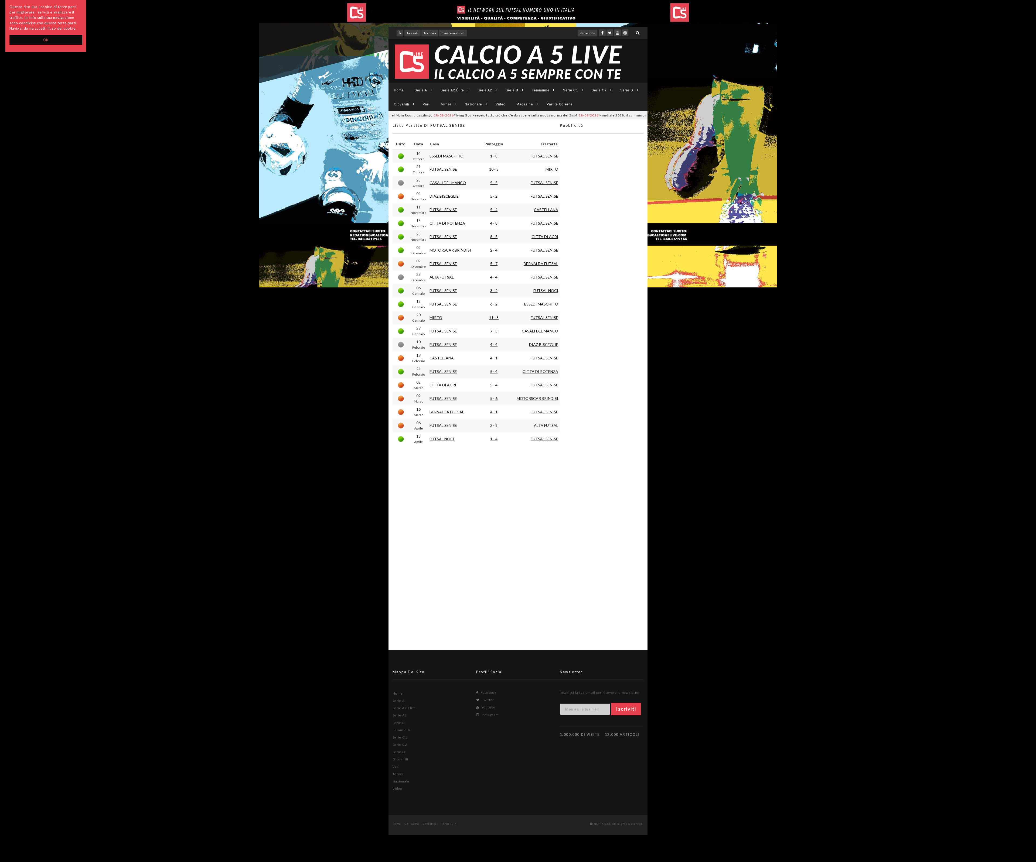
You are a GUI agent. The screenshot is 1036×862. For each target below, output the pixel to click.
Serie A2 (485, 90)
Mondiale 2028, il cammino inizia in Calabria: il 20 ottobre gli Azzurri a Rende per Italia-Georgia (627, 115)
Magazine (524, 104)
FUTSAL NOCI (545, 290)
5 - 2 (493, 196)
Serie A (421, 90)
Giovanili (401, 104)
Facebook (488, 693)
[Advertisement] (601, 349)
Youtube (487, 707)
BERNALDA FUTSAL (541, 263)
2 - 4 (493, 250)
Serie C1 (570, 90)
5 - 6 (493, 398)
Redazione (587, 33)
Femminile (541, 90)
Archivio (430, 33)
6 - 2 (493, 304)
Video (501, 104)
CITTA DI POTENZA (447, 223)
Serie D (626, 90)
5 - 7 (493, 263)
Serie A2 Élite (452, 90)
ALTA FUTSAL (442, 277)
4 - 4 (493, 277)
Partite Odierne (560, 104)
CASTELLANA (546, 209)
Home (399, 90)
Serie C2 (599, 90)
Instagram (489, 715)
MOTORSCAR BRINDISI (450, 250)
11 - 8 (494, 317)
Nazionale (473, 104)
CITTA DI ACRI (544, 236)
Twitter (487, 700)
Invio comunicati (453, 33)
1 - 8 (493, 156)
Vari (426, 104)
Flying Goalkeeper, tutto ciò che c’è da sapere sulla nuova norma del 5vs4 (463, 115)
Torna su (448, 823)
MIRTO (552, 169)
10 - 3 (494, 169)
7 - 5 (493, 331)
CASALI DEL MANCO (448, 182)
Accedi (412, 33)
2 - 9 (493, 425)
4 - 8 (493, 223)
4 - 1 (493, 358)
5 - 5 (493, 182)
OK (46, 40)
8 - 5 (493, 236)
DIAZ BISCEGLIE (444, 196)
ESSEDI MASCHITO (447, 156)
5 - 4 (493, 371)
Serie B (512, 90)
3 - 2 (493, 290)
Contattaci (430, 823)
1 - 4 (493, 439)
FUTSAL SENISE (544, 156)
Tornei (445, 104)
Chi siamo (412, 823)
